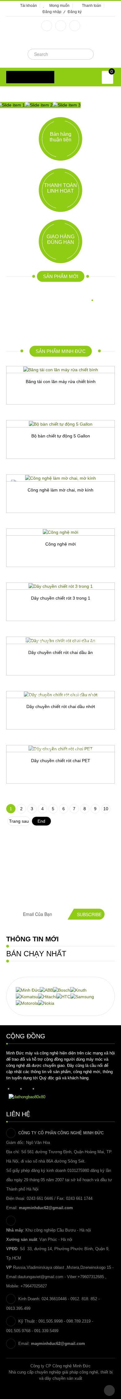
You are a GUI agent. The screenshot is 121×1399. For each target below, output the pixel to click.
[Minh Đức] (28, 989)
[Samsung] (82, 996)
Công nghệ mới (60, 544)
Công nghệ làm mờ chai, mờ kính (60, 489)
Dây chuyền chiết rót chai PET (60, 760)
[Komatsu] (27, 996)
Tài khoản (28, 5)
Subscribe (89, 914)
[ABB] (46, 989)
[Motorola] (27, 1002)
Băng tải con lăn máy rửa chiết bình (61, 381)
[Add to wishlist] (28, 415)
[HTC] (63, 996)
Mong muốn (59, 5)
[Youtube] (74, 25)
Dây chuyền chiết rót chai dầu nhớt (60, 706)
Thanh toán (91, 5)
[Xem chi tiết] (92, 415)
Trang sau (19, 821)
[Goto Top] (109, 1390)
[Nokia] (46, 1002)
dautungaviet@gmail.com (40, 1276)
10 (105, 808)
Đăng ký (75, 12)
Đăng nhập (52, 12)
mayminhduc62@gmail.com (46, 1207)
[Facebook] (46, 25)
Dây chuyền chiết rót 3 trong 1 (60, 598)
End (41, 821)
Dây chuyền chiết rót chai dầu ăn (60, 652)
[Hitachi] (47, 996)
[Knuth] (78, 989)
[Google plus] (60, 25)
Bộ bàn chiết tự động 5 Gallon (60, 435)
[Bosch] (61, 989)
